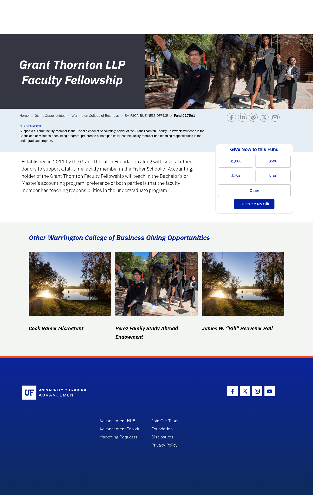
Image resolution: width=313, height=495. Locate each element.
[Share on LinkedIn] (243, 118)
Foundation (162, 429)
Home (24, 115)
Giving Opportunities (50, 115)
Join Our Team (165, 421)
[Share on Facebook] (232, 118)
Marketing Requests (118, 437)
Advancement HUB (117, 421)
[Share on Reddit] (254, 118)
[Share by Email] (276, 118)
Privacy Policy (164, 445)
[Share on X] (265, 118)
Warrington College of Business (95, 115)
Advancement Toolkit (119, 429)
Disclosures (162, 437)
